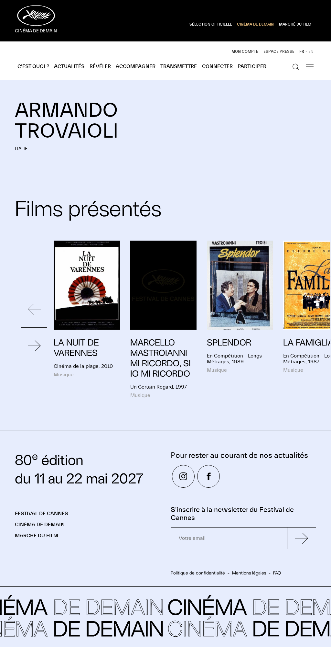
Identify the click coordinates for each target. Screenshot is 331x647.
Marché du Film (36, 536)
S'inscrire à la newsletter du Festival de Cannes (232, 514)
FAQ (277, 572)
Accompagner (135, 66)
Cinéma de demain (40, 525)
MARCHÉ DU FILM (295, 24)
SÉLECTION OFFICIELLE (210, 24)
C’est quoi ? (33, 66)
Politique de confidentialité (198, 572)
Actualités (69, 66)
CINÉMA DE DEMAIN (255, 24)
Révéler (100, 66)
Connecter (217, 66)
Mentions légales (249, 572)
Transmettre (178, 66)
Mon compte (244, 51)
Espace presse (278, 51)
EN (311, 51)
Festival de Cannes (41, 513)
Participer (252, 66)
